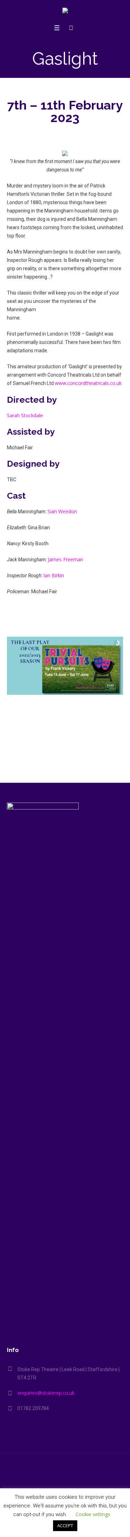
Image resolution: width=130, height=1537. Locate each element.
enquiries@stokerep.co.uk (46, 1393)
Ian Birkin (53, 575)
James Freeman (65, 559)
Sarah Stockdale (25, 415)
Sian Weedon (62, 511)
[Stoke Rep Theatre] (65, 11)
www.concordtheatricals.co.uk (88, 383)
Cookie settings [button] (93, 1514)
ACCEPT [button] (65, 1525)
